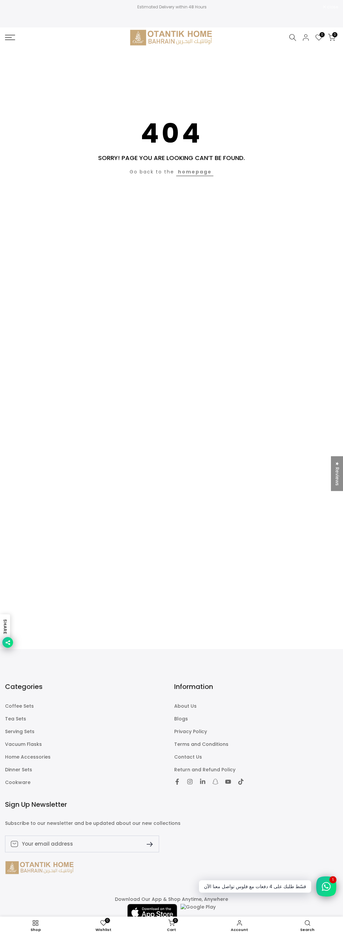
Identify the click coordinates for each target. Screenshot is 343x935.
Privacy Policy (190, 731)
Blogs (181, 719)
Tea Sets (15, 719)
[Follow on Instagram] (190, 782)
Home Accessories (28, 757)
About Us (185, 706)
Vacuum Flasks (23, 744)
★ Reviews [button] (337, 473)
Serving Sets (20, 731)
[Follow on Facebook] (177, 782)
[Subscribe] (147, 843)
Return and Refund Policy (204, 770)
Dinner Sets (18, 770)
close (14, 7)
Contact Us (188, 757)
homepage (195, 171)
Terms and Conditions (201, 744)
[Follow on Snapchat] (215, 782)
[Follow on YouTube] (228, 782)
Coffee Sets (19, 706)
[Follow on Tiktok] (241, 782)
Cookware (17, 782)
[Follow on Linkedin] (203, 782)
